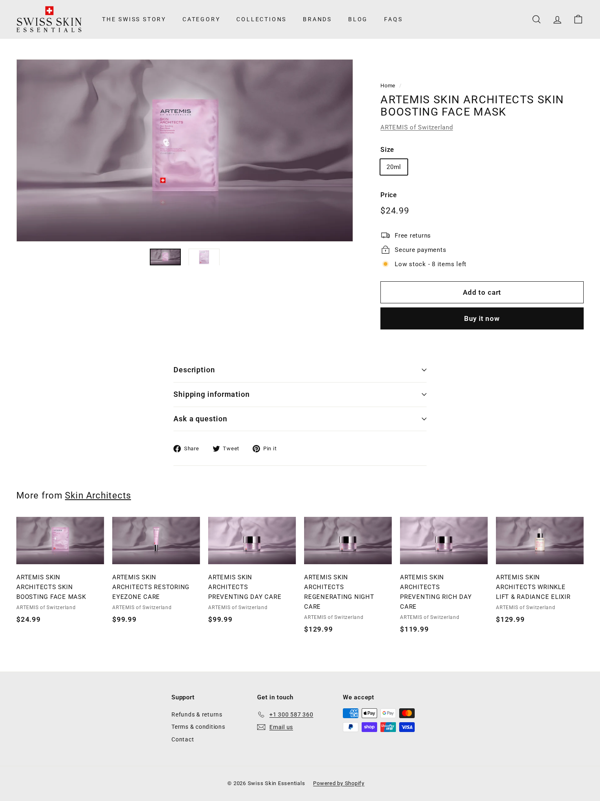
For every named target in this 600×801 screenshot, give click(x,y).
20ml (394, 167)
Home (388, 85)
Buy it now (482, 318)
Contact (182, 739)
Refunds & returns (196, 714)
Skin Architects (98, 495)
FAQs (393, 19)
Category (201, 19)
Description (194, 369)
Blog (358, 19)
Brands (317, 19)
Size (387, 150)
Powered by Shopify (338, 783)
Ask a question (200, 418)
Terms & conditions (198, 726)
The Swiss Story (134, 19)
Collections (261, 19)
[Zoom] (185, 150)
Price (388, 195)
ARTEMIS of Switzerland (416, 127)
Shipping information (211, 394)
